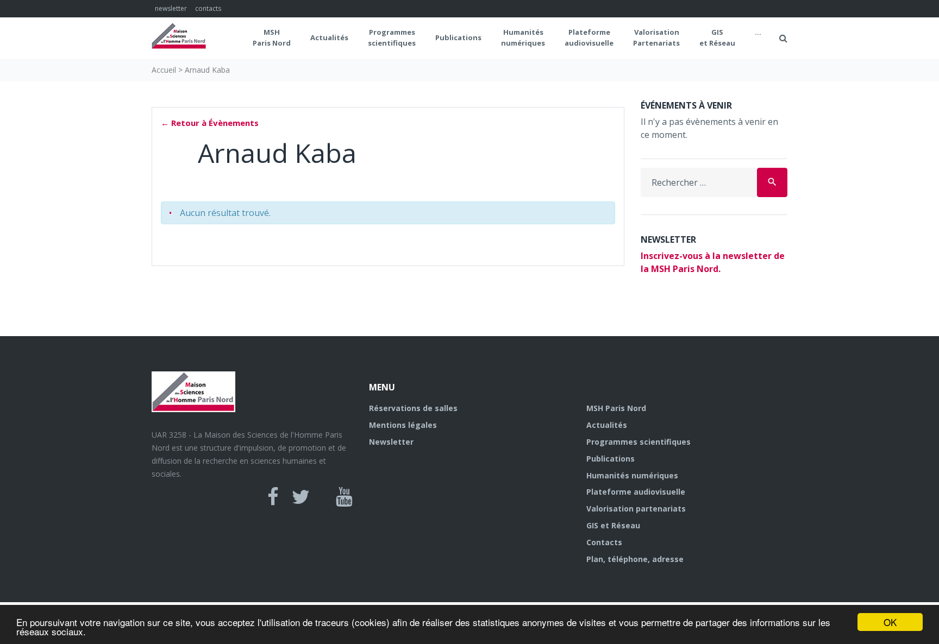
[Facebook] (273, 497)
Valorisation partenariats (636, 508)
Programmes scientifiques (392, 37)
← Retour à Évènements (210, 122)
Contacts (604, 542)
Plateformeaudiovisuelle (589, 37)
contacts (208, 8)
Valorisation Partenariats (656, 37)
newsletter (171, 8)
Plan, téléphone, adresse (635, 559)
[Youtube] (344, 497)
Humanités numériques (523, 37)
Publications (458, 37)
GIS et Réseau (717, 37)
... (758, 32)
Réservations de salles (413, 408)
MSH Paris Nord (272, 37)
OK (890, 622)
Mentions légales (403, 425)
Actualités (329, 37)
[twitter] (301, 497)
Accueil (164, 70)
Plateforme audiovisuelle (635, 492)
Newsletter (391, 442)
